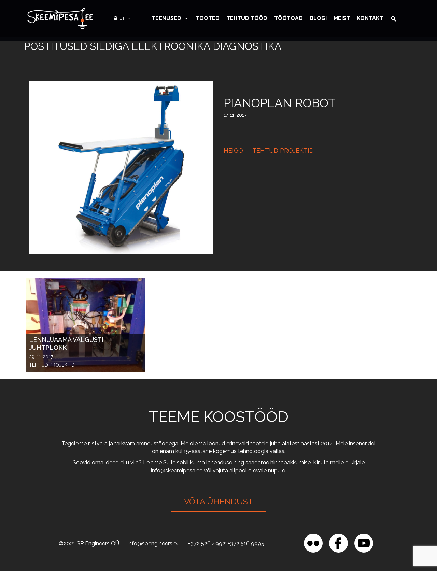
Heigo (233, 150)
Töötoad (288, 18)
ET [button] (122, 18)
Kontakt (370, 18)
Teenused (166, 18)
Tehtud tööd (246, 18)
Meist (342, 18)
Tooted (208, 18)
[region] (89, 521)
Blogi (318, 18)
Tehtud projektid (283, 150)
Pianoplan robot (280, 103)
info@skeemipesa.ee (176, 470)
